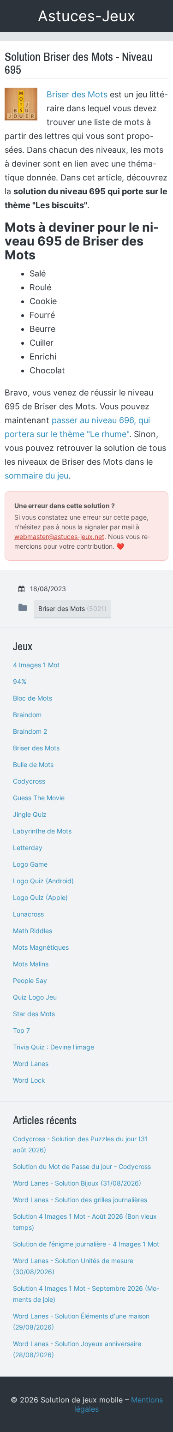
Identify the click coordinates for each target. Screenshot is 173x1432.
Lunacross (28, 914)
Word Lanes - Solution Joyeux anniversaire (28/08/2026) (77, 1349)
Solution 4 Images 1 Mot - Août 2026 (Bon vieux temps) (85, 1221)
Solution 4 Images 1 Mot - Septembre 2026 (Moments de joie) (86, 1293)
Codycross (29, 781)
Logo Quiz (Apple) (40, 897)
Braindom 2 (30, 731)
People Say (30, 980)
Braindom (27, 715)
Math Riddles (32, 931)
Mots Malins (30, 964)
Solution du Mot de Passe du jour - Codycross (82, 1166)
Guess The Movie (39, 798)
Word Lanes (30, 1063)
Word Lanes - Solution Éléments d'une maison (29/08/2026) (81, 1321)
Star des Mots (34, 1014)
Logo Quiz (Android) (43, 881)
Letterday (27, 847)
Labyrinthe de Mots (42, 831)
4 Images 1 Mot (36, 665)
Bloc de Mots (32, 698)
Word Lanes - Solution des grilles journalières (80, 1200)
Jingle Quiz (30, 814)
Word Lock (29, 1080)
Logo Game (30, 864)
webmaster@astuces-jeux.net (59, 536)
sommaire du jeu (36, 475)
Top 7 (21, 1030)
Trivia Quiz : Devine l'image (53, 1047)
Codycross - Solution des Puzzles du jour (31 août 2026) (80, 1144)
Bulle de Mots (33, 764)
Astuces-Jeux (86, 16)
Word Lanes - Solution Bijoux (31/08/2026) (77, 1183)
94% (19, 681)
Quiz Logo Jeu (35, 997)
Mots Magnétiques (41, 947)
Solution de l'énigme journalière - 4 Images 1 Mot (86, 1244)
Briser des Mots (77, 94)
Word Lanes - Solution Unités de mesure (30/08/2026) (73, 1266)
